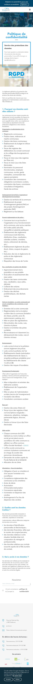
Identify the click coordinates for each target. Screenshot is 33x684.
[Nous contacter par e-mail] (3, 630)
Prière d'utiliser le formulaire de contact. (16, 630)
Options (24, 4)
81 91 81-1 (9, 626)
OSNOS (25, 445)
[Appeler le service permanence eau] (3, 641)
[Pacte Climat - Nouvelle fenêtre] (17, 663)
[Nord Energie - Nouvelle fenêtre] (17, 659)
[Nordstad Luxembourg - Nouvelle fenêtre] (7, 659)
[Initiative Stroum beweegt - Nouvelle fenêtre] (28, 663)
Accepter (8, 679)
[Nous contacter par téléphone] (3, 626)
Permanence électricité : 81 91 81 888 (15, 645)
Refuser (18, 679)
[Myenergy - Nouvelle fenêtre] (26, 659)
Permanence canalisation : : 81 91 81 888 (16, 649)
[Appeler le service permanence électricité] (3, 645)
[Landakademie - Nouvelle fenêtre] (6, 663)
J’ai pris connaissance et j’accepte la (17, 590)
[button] (3, 620)
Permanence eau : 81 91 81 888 (14, 641)
